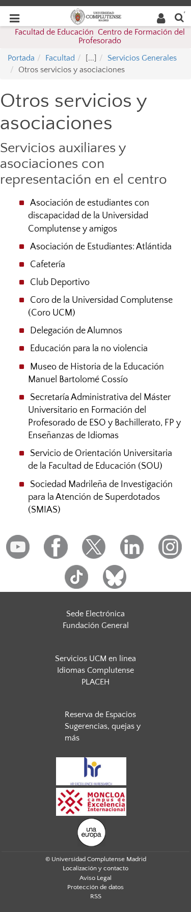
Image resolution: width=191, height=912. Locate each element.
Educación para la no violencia (89, 349)
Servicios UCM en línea (95, 658)
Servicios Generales (142, 58)
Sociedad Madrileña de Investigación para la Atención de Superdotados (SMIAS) (100, 497)
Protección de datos (95, 887)
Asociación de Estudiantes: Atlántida (101, 247)
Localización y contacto (95, 868)
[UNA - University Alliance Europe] (91, 831)
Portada (21, 58)
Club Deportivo (60, 282)
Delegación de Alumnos (76, 331)
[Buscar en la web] (179, 17)
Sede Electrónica (95, 613)
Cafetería (47, 265)
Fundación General (96, 625)
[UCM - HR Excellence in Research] (91, 770)
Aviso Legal (95, 877)
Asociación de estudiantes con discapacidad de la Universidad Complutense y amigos (88, 216)
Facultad (60, 58)
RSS (95, 896)
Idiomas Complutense (95, 670)
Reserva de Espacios (100, 714)
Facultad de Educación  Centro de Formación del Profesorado (100, 36)
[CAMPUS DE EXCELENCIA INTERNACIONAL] (91, 801)
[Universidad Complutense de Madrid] (96, 15)
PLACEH (95, 682)
